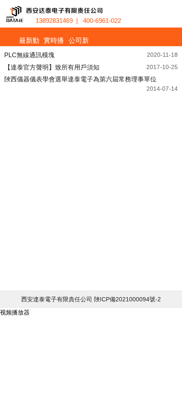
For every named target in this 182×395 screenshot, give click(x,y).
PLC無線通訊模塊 (29, 54)
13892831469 (54, 20)
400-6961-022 (102, 20)
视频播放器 (15, 312)
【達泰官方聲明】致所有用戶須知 (51, 67)
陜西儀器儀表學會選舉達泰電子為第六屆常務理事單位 (80, 79)
